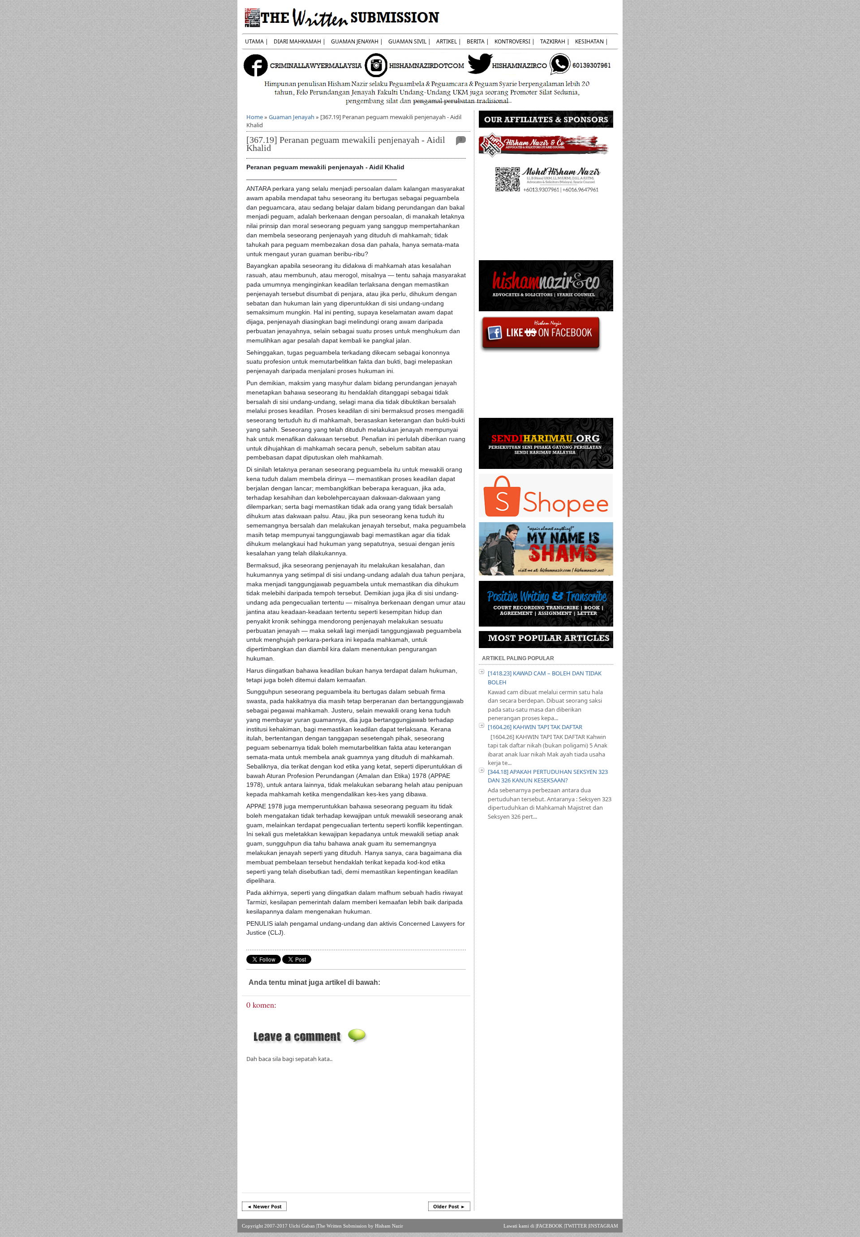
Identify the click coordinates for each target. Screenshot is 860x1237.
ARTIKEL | (448, 41)
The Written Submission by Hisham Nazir (360, 1225)
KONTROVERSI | (514, 41)
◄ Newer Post (264, 1206)
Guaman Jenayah (291, 117)
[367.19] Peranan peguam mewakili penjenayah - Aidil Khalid (345, 144)
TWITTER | (577, 1225)
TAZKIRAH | (555, 41)
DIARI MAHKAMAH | (300, 41)
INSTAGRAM (603, 1225)
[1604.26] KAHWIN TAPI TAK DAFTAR (535, 727)
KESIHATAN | (591, 41)
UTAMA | (256, 41)
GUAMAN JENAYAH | (357, 41)
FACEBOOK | (551, 1225)
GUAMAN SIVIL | (409, 41)
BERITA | (478, 41)
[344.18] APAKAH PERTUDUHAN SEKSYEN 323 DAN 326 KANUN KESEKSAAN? (548, 776)
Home (254, 117)
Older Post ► (449, 1206)
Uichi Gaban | (303, 1225)
